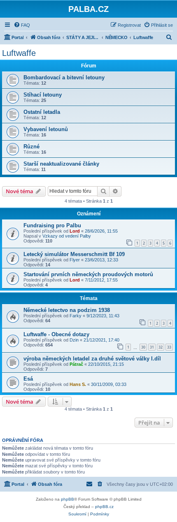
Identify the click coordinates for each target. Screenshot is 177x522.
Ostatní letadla (41, 112)
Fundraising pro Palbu (52, 225)
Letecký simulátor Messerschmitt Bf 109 (74, 254)
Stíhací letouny (42, 95)
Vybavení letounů (45, 129)
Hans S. (78, 384)
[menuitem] (22, 25)
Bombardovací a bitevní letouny (64, 77)
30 (143, 347)
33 (169, 347)
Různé (31, 146)
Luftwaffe (19, 53)
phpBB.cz (104, 506)
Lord (75, 231)
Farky (76, 315)
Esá (28, 379)
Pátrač (76, 364)
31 (152, 347)
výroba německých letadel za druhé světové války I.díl (92, 359)
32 (160, 347)
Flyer (75, 259)
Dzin (74, 339)
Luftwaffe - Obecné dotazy (56, 334)
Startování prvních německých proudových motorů (88, 274)
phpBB (67, 499)
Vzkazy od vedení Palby (66, 235)
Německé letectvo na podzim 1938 (66, 310)
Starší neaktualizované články (61, 164)
